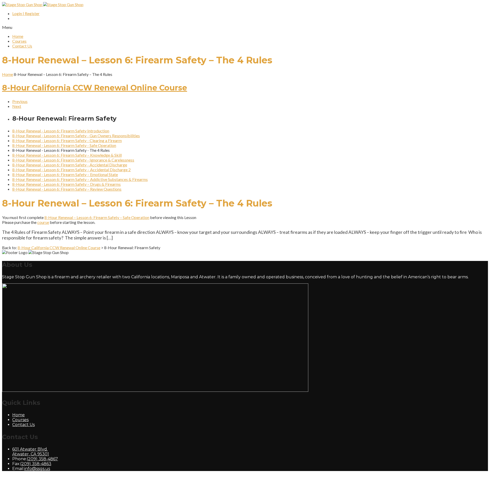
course (43, 222)
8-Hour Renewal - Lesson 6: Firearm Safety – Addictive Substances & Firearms (80, 179)
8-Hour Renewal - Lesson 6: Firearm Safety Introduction (60, 130)
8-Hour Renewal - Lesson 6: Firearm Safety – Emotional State (65, 174)
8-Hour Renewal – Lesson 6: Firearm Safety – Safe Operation (96, 217)
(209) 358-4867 (42, 458)
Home (17, 36)
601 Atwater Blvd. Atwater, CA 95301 (30, 451)
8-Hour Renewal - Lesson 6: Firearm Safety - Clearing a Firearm (67, 140)
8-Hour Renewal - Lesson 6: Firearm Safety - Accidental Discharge (69, 164)
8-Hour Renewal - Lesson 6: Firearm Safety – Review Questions (66, 189)
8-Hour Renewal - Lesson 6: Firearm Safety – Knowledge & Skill (67, 155)
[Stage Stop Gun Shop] (42, 4)
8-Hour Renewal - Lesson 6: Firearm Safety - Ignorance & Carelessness (73, 159)
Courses (19, 41)
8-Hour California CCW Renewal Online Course (94, 88)
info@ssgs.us (37, 468)
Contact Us (22, 45)
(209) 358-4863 (35, 463)
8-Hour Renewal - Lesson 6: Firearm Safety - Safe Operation (64, 145)
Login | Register (26, 13)
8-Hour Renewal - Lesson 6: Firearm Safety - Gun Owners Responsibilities (76, 135)
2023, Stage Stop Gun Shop (56, 477)
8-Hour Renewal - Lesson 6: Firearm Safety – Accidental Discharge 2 (71, 169)
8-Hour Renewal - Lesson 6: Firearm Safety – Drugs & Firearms (66, 184)
